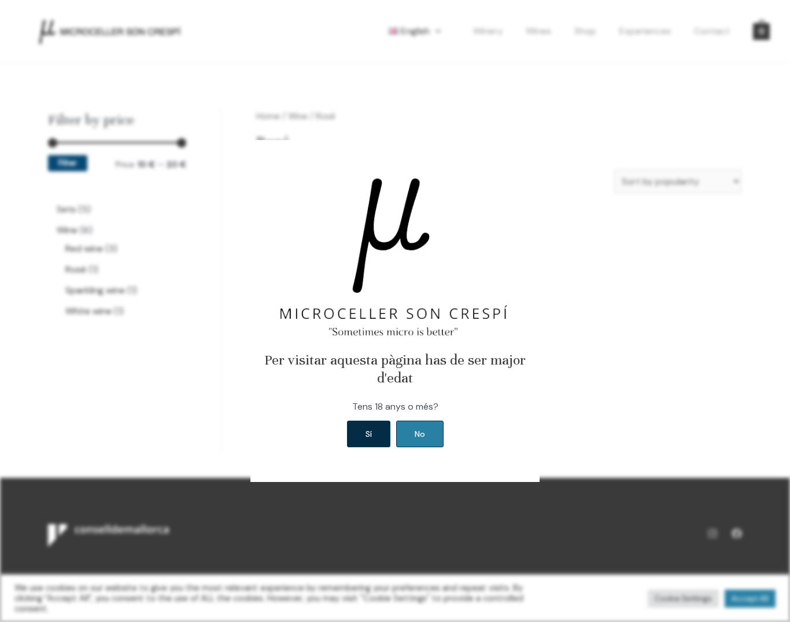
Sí (369, 434)
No (420, 434)
